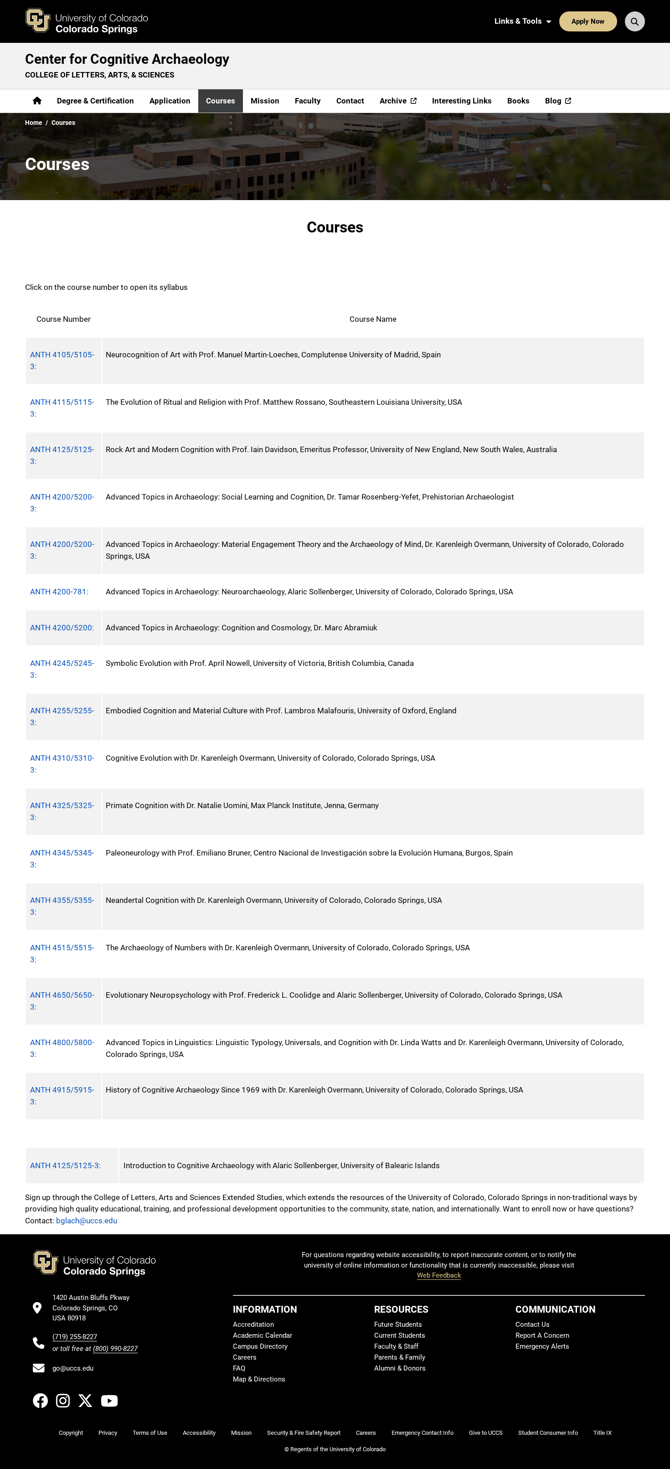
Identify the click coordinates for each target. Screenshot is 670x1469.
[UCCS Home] (93, 21)
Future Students (398, 1324)
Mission (265, 100)
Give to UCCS (486, 1432)
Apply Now (588, 21)
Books (518, 100)
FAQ (239, 1368)
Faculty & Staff (396, 1346)
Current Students (399, 1335)
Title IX (602, 1432)
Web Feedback (439, 1275)
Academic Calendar (262, 1335)
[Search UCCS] (635, 21)
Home (33, 122)
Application (170, 100)
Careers (245, 1357)
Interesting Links (462, 100)
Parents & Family (399, 1357)
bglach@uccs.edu (86, 1220)
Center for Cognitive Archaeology (127, 59)
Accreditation (253, 1324)
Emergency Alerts (542, 1346)
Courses (220, 100)
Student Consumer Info (548, 1432)
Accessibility (199, 1432)
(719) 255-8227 (74, 1337)
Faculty (308, 100)
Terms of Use (150, 1432)
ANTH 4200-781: (59, 591)
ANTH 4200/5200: (62, 627)
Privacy (107, 1432)
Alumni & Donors (400, 1368)
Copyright (71, 1432)
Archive (393, 100)
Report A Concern (542, 1335)
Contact (350, 100)
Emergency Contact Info (423, 1432)
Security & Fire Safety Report (303, 1432)
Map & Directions (259, 1379)
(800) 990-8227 (115, 1349)
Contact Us (532, 1324)
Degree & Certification (95, 100)
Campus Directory (260, 1346)
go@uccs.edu (72, 1368)
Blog (553, 100)
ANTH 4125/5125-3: (65, 1165)
